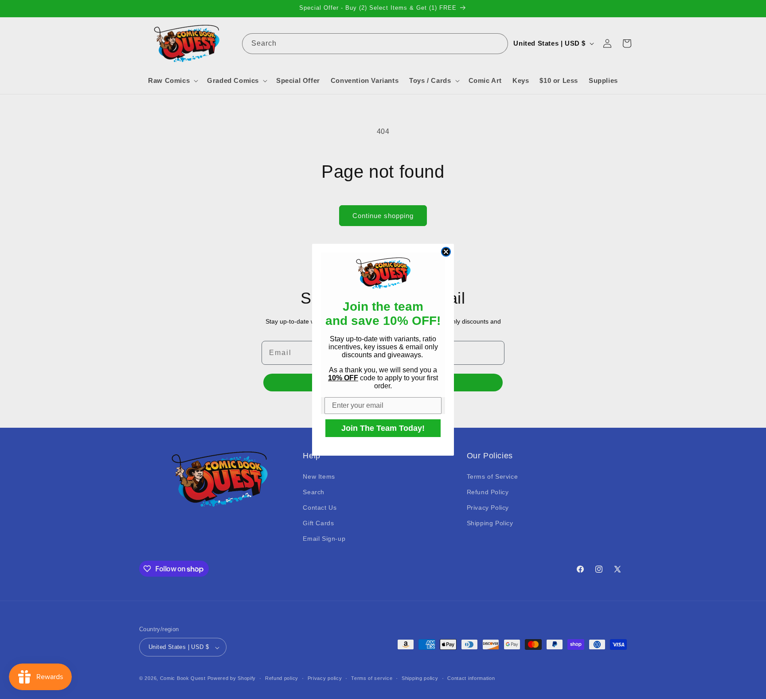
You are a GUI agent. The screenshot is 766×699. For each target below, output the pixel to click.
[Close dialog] (446, 251)
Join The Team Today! (383, 428)
